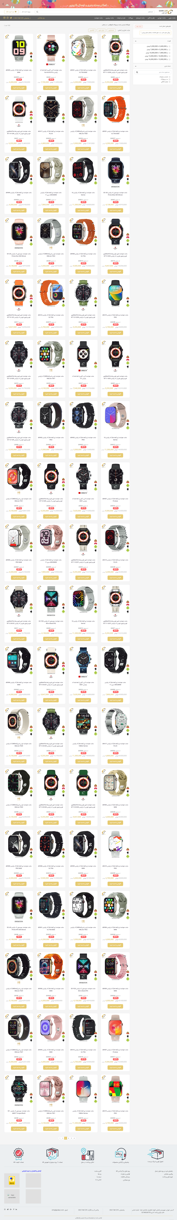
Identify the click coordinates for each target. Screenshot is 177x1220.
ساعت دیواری (162, 18)
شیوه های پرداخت (167, 1177)
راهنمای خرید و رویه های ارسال (164, 1171)
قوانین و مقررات (125, 1174)
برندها (99, 1174)
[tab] (153, 26)
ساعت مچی (172, 18)
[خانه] (164, 12)
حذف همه (138, 26)
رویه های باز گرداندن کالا (123, 1171)
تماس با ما (98, 1180)
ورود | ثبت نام (26, 12)
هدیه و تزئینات (121, 18)
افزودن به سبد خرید (115, 88)
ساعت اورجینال (140, 18)
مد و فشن (104, 25)
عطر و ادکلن (151, 18)
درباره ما (99, 1177)
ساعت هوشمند (98, 18)
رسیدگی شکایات (125, 1177)
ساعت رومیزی (110, 18)
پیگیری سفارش (168, 1174)
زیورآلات (130, 18)
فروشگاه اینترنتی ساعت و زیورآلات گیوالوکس (119, 25)
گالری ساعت (97, 1171)
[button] (174, 4)
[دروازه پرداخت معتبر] (12, 1180)
